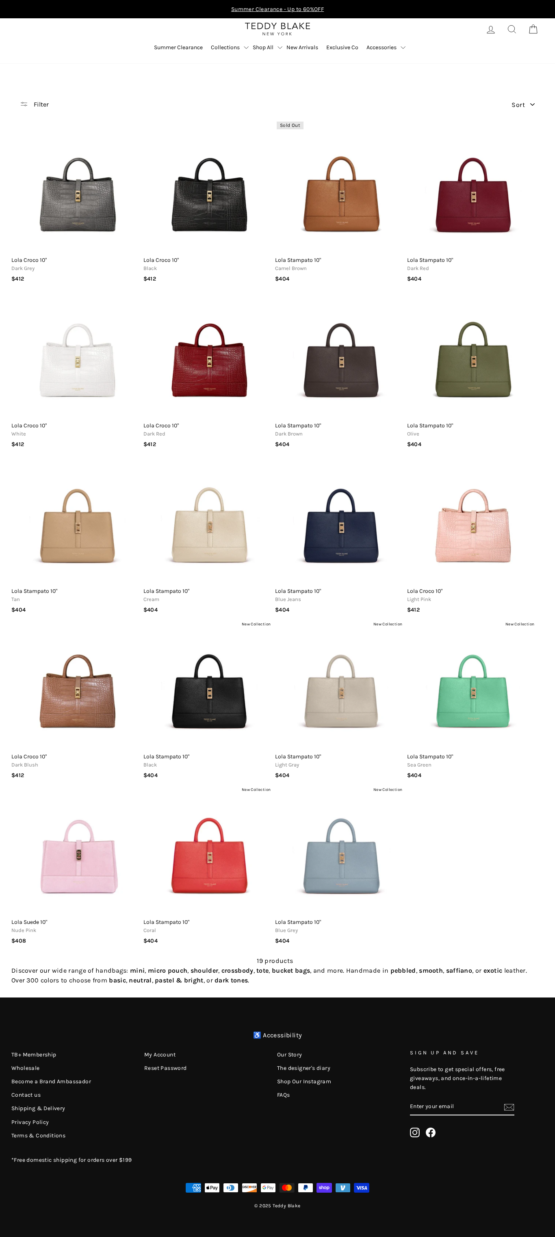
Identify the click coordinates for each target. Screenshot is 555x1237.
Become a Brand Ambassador (51, 1081)
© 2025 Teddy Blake (277, 1206)
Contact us (26, 1095)
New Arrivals (302, 47)
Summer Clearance (178, 47)
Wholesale (25, 1068)
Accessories (381, 47)
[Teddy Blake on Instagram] (415, 1132)
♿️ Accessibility (277, 1035)
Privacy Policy (30, 1122)
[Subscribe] (509, 1106)
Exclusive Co (342, 47)
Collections (225, 47)
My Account (160, 1055)
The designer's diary (303, 1068)
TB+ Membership (33, 1055)
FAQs (283, 1095)
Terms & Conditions (38, 1135)
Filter (40, 104)
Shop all (263, 47)
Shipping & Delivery (38, 1108)
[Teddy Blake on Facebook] (431, 1132)
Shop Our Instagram (304, 1081)
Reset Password (165, 1068)
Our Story (289, 1055)
